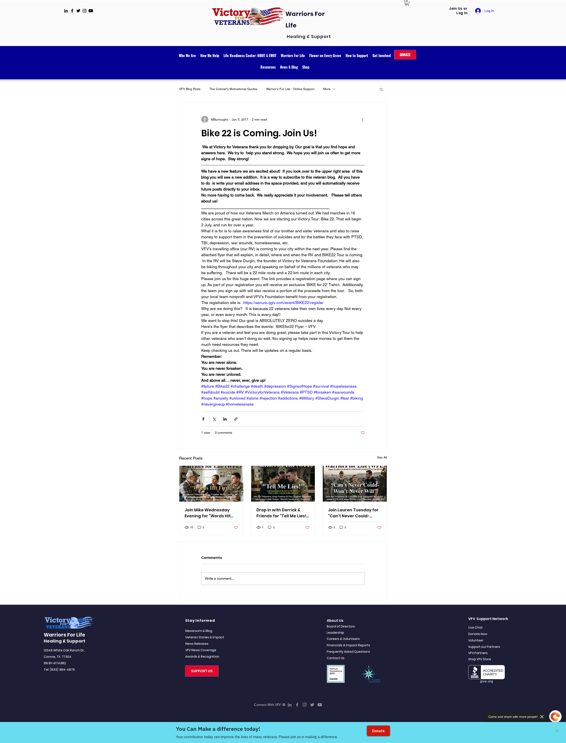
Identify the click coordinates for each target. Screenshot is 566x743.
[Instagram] (304, 704)
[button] (407, 3)
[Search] (386, 60)
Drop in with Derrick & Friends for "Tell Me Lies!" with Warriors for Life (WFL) (282, 513)
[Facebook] (297, 704)
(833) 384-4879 (62, 669)
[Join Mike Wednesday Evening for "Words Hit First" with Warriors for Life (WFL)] (211, 484)
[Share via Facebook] (203, 419)
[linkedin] (66, 10)
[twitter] (78, 10)
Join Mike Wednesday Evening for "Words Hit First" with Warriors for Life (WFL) (208, 513)
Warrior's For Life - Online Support (290, 89)
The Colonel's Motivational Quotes (233, 89)
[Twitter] (312, 704)
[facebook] (72, 10)
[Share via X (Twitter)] (214, 419)
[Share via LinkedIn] (225, 419)
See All (382, 457)
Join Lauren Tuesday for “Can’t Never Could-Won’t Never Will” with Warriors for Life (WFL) (353, 513)
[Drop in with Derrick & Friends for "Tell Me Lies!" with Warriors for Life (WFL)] (283, 484)
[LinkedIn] (289, 704)
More (327, 89)
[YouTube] (319, 704)
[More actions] (362, 119)
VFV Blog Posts (190, 89)
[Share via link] (236, 419)
